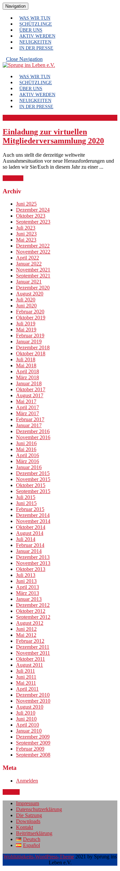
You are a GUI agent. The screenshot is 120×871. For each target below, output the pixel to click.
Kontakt (24, 827)
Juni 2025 (26, 204)
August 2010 (29, 707)
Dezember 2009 (33, 737)
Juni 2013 (26, 581)
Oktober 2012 (30, 611)
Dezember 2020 (33, 287)
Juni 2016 (26, 443)
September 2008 (33, 755)
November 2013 (33, 563)
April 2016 (27, 455)
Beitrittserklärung (34, 833)
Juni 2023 (26, 234)
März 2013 (27, 593)
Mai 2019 (26, 329)
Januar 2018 (29, 383)
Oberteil (11, 792)
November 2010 (33, 701)
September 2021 (33, 275)
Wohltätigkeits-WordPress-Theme (38, 856)
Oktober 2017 (30, 389)
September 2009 (33, 743)
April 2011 (27, 689)
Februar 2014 (30, 545)
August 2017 (29, 395)
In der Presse (36, 48)
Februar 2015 (30, 509)
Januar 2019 (29, 341)
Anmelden (27, 781)
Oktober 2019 (30, 317)
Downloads (28, 821)
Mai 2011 (26, 683)
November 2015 (33, 479)
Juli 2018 (25, 359)
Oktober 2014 (30, 527)
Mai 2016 (26, 449)
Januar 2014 (29, 551)
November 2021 (33, 269)
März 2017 (27, 413)
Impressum (27, 803)
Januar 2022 (29, 263)
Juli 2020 (25, 299)
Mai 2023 (26, 240)
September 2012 (33, 617)
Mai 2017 (26, 401)
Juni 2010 (26, 719)
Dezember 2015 (33, 473)
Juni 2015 (26, 503)
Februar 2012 (30, 641)
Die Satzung (29, 815)
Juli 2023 (25, 228)
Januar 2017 (29, 425)
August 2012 (29, 623)
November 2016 (33, 437)
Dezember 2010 (33, 695)
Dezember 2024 (33, 210)
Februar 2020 (30, 311)
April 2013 (27, 587)
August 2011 (29, 665)
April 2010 (27, 725)
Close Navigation (26, 60)
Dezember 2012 (33, 605)
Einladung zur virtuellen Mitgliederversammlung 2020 (53, 136)
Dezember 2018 (33, 347)
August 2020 (29, 293)
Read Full (13, 178)
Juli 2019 (25, 323)
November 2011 (33, 653)
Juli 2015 (25, 497)
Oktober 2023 (30, 216)
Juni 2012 (26, 629)
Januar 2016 (29, 467)
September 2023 (33, 222)
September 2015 (33, 491)
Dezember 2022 (33, 246)
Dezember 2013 (33, 557)
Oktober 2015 (30, 485)
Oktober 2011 (30, 659)
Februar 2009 (30, 749)
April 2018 (27, 371)
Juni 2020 (26, 305)
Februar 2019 (30, 335)
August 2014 (29, 533)
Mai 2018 (26, 365)
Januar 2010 (29, 731)
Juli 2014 (25, 539)
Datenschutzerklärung (39, 809)
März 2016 (27, 461)
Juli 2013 (25, 575)
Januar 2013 (29, 599)
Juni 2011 (26, 677)
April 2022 (27, 258)
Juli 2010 (25, 713)
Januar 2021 (29, 281)
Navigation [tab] (16, 6)
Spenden (12, 117)
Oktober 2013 (30, 569)
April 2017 (27, 407)
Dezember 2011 (32, 647)
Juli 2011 (25, 671)
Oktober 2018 (30, 353)
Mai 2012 (26, 635)
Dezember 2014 (33, 515)
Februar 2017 (30, 419)
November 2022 (33, 252)
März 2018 (27, 377)
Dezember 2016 (33, 431)
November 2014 (33, 521)
